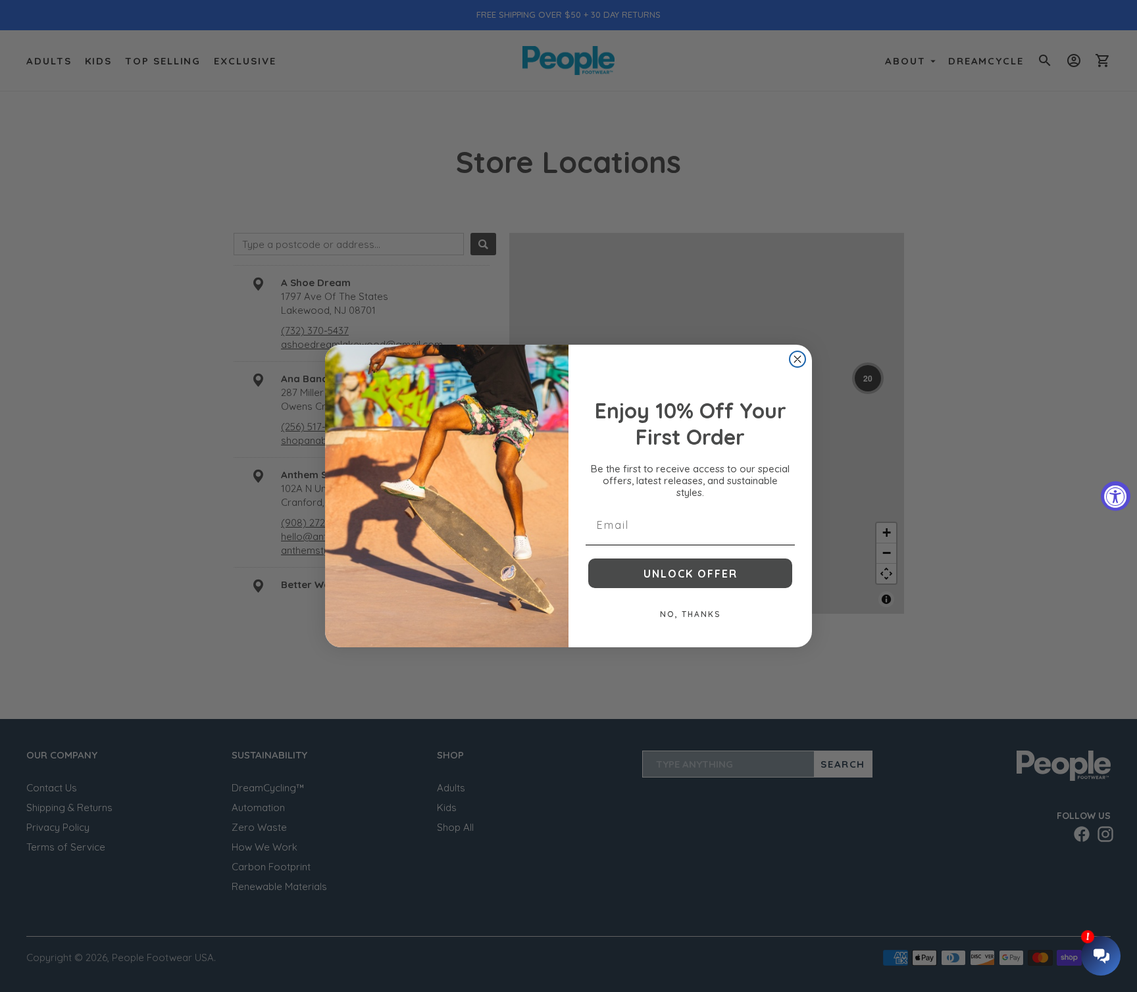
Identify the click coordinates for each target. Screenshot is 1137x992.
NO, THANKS (690, 614)
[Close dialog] (797, 359)
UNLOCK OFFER (691, 573)
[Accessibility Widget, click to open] (1115, 496)
